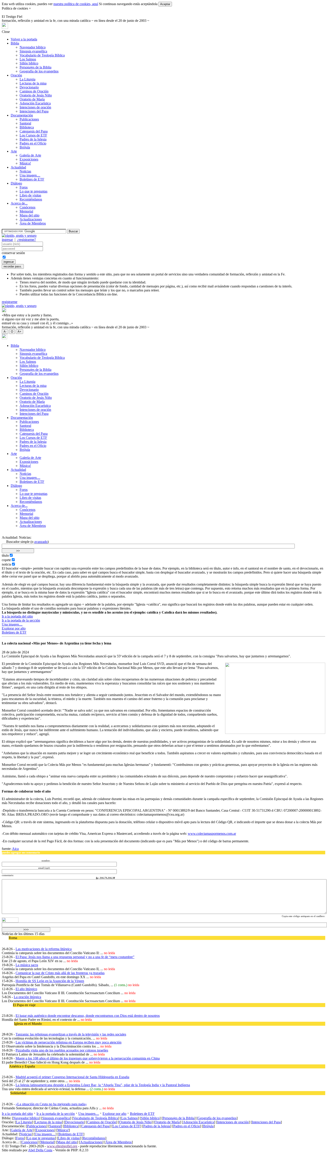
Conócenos (27, 207)
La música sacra (27, 965)
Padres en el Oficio (33, 143)
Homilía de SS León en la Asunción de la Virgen (50, 981)
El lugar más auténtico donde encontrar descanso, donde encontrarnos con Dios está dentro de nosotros (88, 1016)
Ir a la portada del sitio (17, 616)
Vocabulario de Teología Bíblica (42, 55)
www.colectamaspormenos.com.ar (212, 833)
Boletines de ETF (32, 179)
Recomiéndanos (31, 199)
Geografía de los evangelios (39, 71)
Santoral (25, 123)
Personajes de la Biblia (35, 67)
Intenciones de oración (35, 107)
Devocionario (29, 87)
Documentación (22, 115)
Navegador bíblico (33, 47)
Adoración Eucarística (35, 103)
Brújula (25, 147)
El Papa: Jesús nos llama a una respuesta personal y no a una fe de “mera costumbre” (75, 957)
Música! (25, 163)
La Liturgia (27, 79)
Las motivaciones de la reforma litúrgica (44, 949)
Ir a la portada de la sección (21, 620)
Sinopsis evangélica (33, 51)
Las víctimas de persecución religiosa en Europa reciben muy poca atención (68, 1042)
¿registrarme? (26, 239)
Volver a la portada (24, 39)
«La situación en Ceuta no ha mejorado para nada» (51, 1104)
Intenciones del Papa (34, 111)
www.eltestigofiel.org (62, 1146)
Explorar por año (14, 628)
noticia (6, 564)
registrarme (9, 302)
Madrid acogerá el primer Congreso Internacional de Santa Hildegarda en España (72, 1077)
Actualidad (18, 167)
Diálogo (16, 183)
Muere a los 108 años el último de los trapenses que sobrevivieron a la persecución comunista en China (88, 1058)
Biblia (15, 43)
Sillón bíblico (29, 63)
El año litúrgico (26, 989)
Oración (16, 75)
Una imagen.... (30, 175)
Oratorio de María (32, 99)
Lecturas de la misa (33, 83)
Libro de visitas (30, 195)
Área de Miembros (33, 223)
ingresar (7, 239)
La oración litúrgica (27, 997)
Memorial (26, 211)
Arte (14, 151)
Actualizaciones (31, 219)
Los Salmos (28, 59)
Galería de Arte (30, 155)
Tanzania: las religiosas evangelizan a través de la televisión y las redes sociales (71, 1034)
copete (6, 560)
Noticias (25, 171)
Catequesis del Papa (34, 131)
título (5, 555)
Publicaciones (29, 119)
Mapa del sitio (29, 215)
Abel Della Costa (40, 1150)
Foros (24, 187)
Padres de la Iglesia (33, 139)
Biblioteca (27, 127)
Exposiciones (29, 159)
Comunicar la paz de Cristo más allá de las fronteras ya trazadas (60, 973)
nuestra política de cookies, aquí (75, 4)
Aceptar (165, 4)
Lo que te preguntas (33, 191)
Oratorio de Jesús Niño (36, 95)
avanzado (41, 542)
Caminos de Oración (34, 91)
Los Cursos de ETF (33, 135)
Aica (15, 849)
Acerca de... (19, 203)
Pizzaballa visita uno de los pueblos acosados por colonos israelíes (62, 1050)
